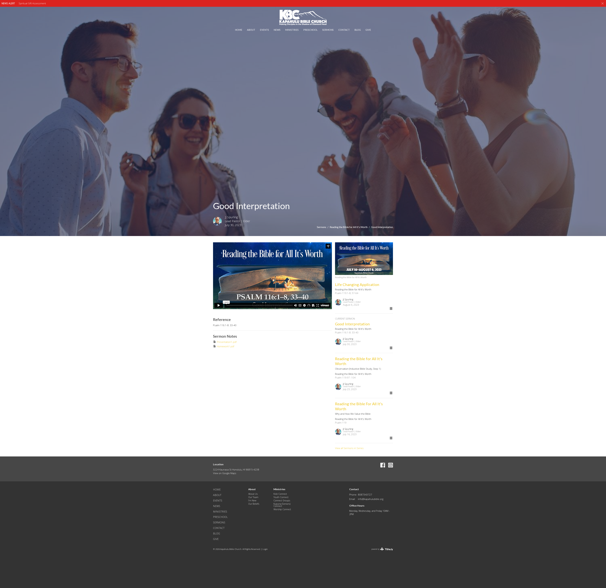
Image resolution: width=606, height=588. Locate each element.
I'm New (252, 500)
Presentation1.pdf (227, 341)
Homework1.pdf (225, 346)
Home (238, 29)
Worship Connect (282, 509)
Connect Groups (281, 500)
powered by (380, 552)
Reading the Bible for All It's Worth (349, 226)
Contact (344, 29)
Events (264, 29)
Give (368, 29)
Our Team (253, 497)
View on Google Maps (224, 473)
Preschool (310, 29)
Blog (357, 29)
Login (265, 549)
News (277, 29)
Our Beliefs (253, 503)
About (251, 29)
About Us (253, 493)
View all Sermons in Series (349, 448)
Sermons (328, 29)
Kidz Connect (280, 493)
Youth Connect (280, 497)
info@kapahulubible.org (370, 499)
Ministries (292, 29)
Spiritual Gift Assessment (32, 3)
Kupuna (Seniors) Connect (281, 504)
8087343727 (365, 494)
